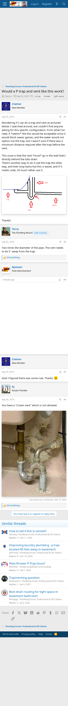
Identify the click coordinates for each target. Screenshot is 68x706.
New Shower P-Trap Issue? (27, 563)
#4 (65, 399)
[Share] (60, 117)
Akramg (13, 534)
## (64, 279)
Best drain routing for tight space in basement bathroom (33, 594)
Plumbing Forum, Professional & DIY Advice (39, 534)
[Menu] (5, 4)
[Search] (64, 4)
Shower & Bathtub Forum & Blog (35, 566)
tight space (59, 96)
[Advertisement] (34, 43)
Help (40, 634)
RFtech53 (13, 566)
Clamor (8, 96)
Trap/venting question (24, 578)
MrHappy (13, 599)
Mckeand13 (14, 581)
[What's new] (57, 4)
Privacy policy (28, 634)
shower (47, 96)
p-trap (38, 96)
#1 (65, 116)
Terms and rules (10, 634)
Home (49, 634)
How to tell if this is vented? (27, 531)
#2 (65, 241)
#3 (65, 371)
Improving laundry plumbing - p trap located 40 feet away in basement (34, 547)
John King (13, 552)
